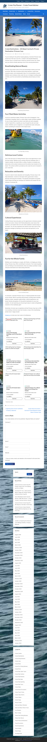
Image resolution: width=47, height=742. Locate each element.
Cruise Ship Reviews (19, 676)
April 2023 (17, 635)
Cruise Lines (12, 11)
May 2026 (17, 539)
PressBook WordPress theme (26, 740)
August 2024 (18, 594)
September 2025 (19, 560)
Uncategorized (18, 733)
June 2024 (17, 599)
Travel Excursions (19, 723)
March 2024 (18, 607)
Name (7, 441)
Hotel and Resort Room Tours (22, 707)
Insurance (5, 14)
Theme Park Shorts (19, 718)
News (24, 14)
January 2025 (18, 581)
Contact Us (27, 1)
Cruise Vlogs (18, 700)
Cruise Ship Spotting (19, 681)
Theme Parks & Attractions (21, 720)
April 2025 (17, 573)
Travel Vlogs (18, 731)
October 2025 (18, 558)
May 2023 (17, 632)
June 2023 (17, 630)
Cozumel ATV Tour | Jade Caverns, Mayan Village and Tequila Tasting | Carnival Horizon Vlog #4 (23, 492)
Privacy (42, 1)
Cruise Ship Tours (19, 684)
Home (18, 1)
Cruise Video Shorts (19, 694)
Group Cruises (18, 702)
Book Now (5, 11)
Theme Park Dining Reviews (21, 715)
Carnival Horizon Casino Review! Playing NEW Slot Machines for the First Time (23, 509)
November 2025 (19, 555)
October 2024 (18, 589)
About (22, 1)
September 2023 (19, 622)
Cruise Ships (18, 687)
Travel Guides (18, 728)
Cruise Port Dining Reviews (21, 666)
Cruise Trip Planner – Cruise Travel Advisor (23, 5)
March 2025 (18, 576)
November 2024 (19, 586)
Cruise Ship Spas (19, 679)
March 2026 (18, 545)
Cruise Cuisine (18, 653)
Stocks (32, 1)
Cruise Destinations (10, 405)
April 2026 (17, 542)
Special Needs (18, 14)
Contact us (7, 315)
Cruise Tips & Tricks (19, 692)
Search (16, 472)
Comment (8, 422)
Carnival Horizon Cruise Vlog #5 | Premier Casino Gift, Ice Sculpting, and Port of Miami (23, 486)
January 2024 (18, 612)
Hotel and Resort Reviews (21, 705)
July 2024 (17, 596)
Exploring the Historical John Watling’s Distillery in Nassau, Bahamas (23, 522)
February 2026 (18, 547)
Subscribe (37, 1)
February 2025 (18, 578)
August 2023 (18, 625)
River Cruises (18, 712)
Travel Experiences (19, 725)
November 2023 (19, 617)
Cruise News (18, 663)
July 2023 (17, 627)
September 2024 (19, 591)
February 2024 (18, 609)
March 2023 (18, 638)
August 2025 (18, 563)
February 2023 (18, 640)
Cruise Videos (18, 697)
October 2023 (18, 620)
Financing (11, 14)
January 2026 (18, 550)
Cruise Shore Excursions (19, 405)
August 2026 (18, 534)
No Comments (27, 54)
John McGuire (19, 53)
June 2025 (17, 568)
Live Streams (18, 710)
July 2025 (17, 565)
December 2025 (18, 552)
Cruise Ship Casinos (19, 674)
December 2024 (18, 583)
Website (7, 452)
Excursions (37, 11)
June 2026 (17, 537)
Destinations (21, 11)
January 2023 (18, 643)
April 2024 (17, 604)
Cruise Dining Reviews (20, 658)
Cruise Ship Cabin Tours (20, 671)
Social (28, 14)
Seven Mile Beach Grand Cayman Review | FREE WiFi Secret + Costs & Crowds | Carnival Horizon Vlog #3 (23, 498)
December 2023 (18, 614)
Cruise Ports (30, 11)
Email (7, 447)
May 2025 (17, 570)
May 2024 (17, 601)
